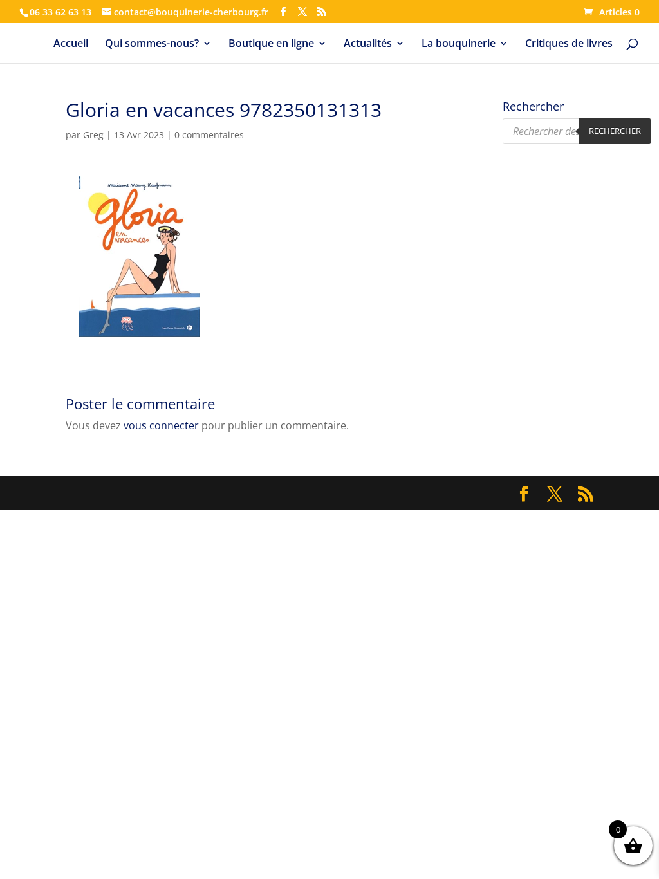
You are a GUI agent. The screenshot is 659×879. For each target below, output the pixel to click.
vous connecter (161, 425)
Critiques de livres (569, 44)
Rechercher (615, 130)
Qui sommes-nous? (152, 44)
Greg (93, 135)
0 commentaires (209, 135)
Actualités (368, 44)
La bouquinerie (459, 44)
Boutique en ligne (271, 44)
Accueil (70, 44)
